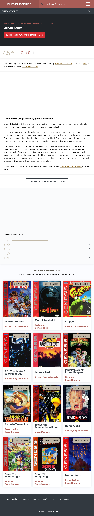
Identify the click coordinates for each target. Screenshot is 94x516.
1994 (85, 63)
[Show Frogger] (77, 301)
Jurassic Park (43, 372)
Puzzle (68, 326)
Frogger (70, 321)
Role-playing (11, 429)
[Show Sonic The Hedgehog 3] (17, 457)
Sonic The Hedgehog (41, 475)
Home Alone (72, 425)
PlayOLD (20, 3)
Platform (9, 481)
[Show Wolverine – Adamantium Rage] (47, 405)
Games (14, 24)
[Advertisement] (47, 92)
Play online (71, 166)
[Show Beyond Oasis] (77, 457)
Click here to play (30, 66)
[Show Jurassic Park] (47, 353)
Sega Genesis (24, 24)
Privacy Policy (55, 499)
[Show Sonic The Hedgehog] (47, 457)
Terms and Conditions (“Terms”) (34, 499)
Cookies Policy (12, 499)
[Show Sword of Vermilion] (17, 405)
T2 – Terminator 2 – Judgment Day (16, 372)
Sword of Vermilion (16, 424)
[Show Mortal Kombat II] (47, 301)
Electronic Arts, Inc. (63, 63)
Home (6, 24)
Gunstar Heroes (14, 321)
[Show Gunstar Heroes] (17, 301)
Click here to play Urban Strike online (24, 35)
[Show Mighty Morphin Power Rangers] (77, 353)
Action (36, 24)
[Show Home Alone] (77, 405)
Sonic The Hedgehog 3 (12, 475)
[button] (42, 4)
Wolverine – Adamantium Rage (46, 426)
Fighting (39, 324)
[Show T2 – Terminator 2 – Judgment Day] (17, 353)
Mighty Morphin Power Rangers (74, 371)
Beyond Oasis (73, 475)
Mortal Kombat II (45, 320)
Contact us (67, 499)
